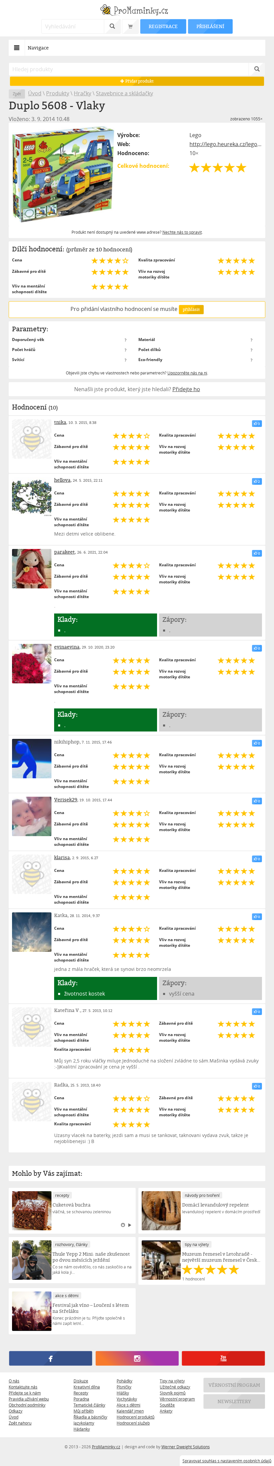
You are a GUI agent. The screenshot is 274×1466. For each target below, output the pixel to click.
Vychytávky (127, 1398)
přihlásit (191, 309)
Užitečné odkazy (175, 1386)
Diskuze (81, 1380)
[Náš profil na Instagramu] (137, 1358)
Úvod (34, 93)
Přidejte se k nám (25, 1392)
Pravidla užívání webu (29, 1398)
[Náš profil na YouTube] (223, 1358)
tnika (60, 422)
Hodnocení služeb (133, 1423)
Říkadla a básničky (90, 1417)
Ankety (166, 1411)
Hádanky (82, 1429)
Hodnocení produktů (135, 1417)
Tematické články (89, 1404)
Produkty (57, 93)
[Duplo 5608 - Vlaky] (63, 174)
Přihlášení (210, 26)
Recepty (81, 1392)
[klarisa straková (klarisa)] (31, 874)
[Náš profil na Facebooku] (50, 1358)
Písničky (124, 1386)
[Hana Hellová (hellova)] (31, 497)
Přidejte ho (186, 389)
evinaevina (67, 647)
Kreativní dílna (87, 1386)
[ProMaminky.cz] (137, 11)
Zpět (17, 94)
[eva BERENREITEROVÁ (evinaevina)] (31, 663)
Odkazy (15, 1411)
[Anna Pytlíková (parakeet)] (31, 568)
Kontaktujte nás (23, 1386)
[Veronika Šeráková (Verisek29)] (31, 816)
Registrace (163, 26)
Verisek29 (65, 799)
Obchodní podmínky (27, 1404)
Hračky (82, 93)
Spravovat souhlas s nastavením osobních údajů (226, 1460)
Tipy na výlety (172, 1380)
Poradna (81, 1398)
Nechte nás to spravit (182, 232)
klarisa (62, 857)
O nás (14, 1380)
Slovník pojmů (172, 1392)
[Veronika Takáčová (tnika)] (31, 439)
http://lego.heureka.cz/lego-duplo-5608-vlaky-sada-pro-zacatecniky (225, 144)
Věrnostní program (177, 1398)
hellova (62, 480)
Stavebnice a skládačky (124, 93)
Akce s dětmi (128, 1404)
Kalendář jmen (130, 1411)
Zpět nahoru (20, 1423)
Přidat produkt (139, 81)
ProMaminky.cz (106, 1446)
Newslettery (234, 1401)
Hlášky (123, 1392)
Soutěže (167, 1404)
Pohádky (124, 1380)
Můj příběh (84, 1411)
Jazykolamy (84, 1423)
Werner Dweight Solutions (185, 1446)
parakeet (64, 552)
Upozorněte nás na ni (187, 372)
